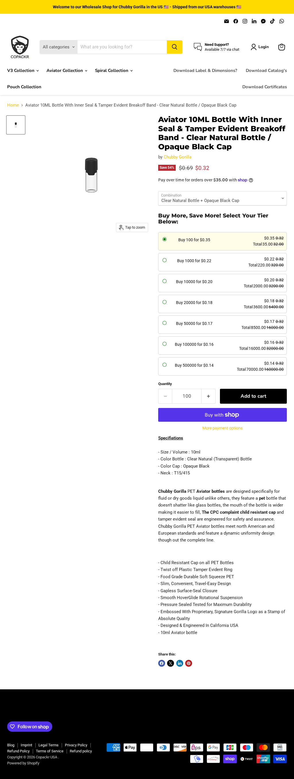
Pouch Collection (24, 87)
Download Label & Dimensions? (205, 70)
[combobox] (122, 47)
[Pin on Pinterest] (188, 663)
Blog (10, 745)
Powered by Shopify (23, 763)
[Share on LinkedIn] (179, 663)
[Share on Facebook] (161, 663)
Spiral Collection (112, 70)
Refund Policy (18, 751)
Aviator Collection (65, 70)
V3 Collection (21, 70)
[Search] (174, 47)
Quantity (165, 384)
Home (13, 105)
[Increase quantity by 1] (209, 396)
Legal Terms (48, 745)
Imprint (26, 745)
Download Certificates (264, 87)
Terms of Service (49, 751)
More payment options (222, 428)
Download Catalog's (266, 70)
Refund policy (81, 751)
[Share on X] (170, 663)
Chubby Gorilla (178, 157)
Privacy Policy (76, 745)
